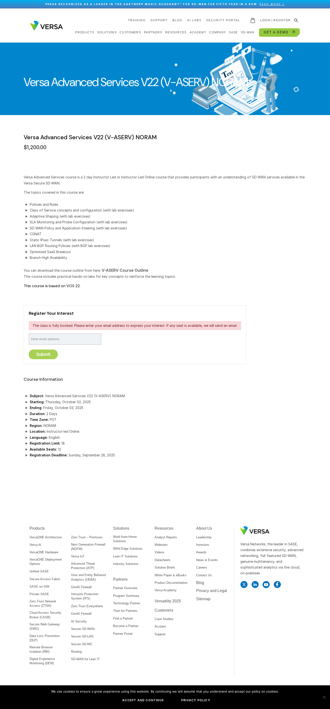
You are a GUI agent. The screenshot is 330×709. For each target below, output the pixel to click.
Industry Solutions (125, 564)
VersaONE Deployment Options (45, 562)
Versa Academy (166, 590)
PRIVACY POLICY (195, 700)
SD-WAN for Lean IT (85, 659)
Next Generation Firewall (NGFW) (88, 547)
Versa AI (35, 545)
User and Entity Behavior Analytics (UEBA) (88, 577)
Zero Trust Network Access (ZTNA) (42, 603)
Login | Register (275, 20)
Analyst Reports (166, 537)
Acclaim (160, 626)
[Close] (324, 4)
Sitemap (203, 599)
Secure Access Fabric (44, 579)
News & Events (207, 560)
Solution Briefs (165, 567)
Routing (76, 651)
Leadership (203, 537)
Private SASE (39, 594)
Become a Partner (125, 626)
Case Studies (164, 619)
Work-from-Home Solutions (125, 539)
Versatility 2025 (168, 601)
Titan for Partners (125, 611)
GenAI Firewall (81, 587)
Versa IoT (78, 556)
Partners (120, 579)
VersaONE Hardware (43, 552)
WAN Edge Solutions (128, 548)
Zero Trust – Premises (86, 537)
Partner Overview (125, 588)
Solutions (121, 528)
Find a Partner (123, 618)
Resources (164, 528)
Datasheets (163, 560)
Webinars (161, 545)
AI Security (79, 621)
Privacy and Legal (211, 591)
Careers (201, 567)
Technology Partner (126, 603)
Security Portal (223, 20)
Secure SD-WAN (82, 629)
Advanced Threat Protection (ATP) (83, 566)
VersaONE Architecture (45, 537)
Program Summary (126, 596)
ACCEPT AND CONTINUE (143, 700)
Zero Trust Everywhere (87, 606)
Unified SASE (39, 571)
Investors (202, 545)
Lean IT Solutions (125, 556)
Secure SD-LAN (82, 636)
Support (159, 20)
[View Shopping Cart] (253, 20)
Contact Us (204, 575)
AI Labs (194, 20)
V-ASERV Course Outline (125, 270)
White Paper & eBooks (171, 575)
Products (37, 528)
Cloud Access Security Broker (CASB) (45, 615)
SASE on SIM (39, 586)
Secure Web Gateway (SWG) (44, 626)
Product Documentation (171, 583)
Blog (177, 20)
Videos (159, 552)
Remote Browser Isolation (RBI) (41, 649)
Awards (201, 552)
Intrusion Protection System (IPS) (84, 596)
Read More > (272, 4)
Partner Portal (122, 634)
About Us (204, 528)
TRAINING (137, 20)
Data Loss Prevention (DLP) (44, 638)
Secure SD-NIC (82, 644)
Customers (164, 610)
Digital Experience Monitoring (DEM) (42, 661)
